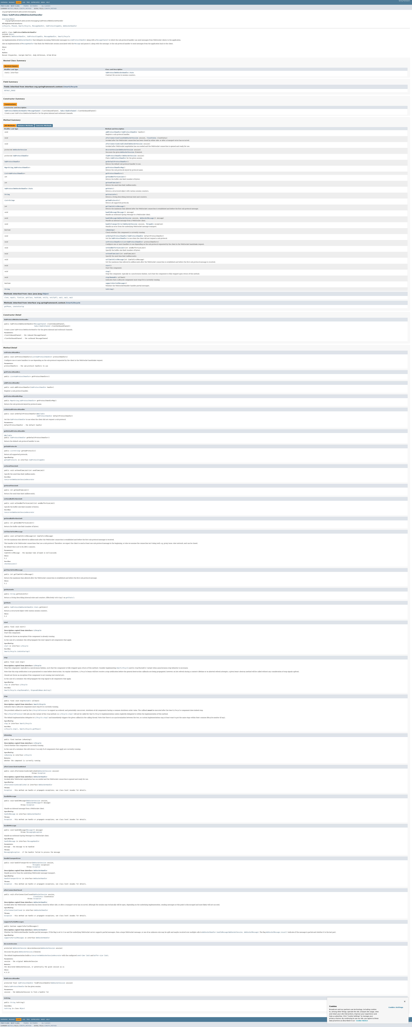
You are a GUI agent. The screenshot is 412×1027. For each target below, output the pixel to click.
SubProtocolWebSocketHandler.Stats (120, 72)
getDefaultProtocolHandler (116, 161)
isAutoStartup (18, 306)
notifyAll (53, 297)
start (108, 265)
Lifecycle (6, 26)
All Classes (46, 6)
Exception (41, 773)
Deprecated (35, 2)
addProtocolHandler (113, 132)
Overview (4, 2)
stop (107, 271)
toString (109, 289)
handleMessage (111, 212)
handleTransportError (114, 224)
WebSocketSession (131, 138)
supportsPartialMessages (115, 283)
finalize (20, 297)
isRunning (109, 230)
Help (48, 2)
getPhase (7, 306)
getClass (29, 297)
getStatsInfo (111, 194)
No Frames (34, 6)
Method (28, 8)
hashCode (37, 297)
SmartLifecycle (24, 26)
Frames (26, 6)
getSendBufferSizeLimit (115, 177)
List (6, 173)
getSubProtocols (112, 200)
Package (12, 2)
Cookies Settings (396, 1007)
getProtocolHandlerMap (115, 167)
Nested (10, 8)
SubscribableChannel (68, 111)
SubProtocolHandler (129, 132)
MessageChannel (35, 111)
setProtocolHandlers (114, 242)
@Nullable (41, 414)
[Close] (404, 1001)
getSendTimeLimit (112, 183)
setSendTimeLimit (112, 253)
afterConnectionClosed (115, 138)
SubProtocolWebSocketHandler (16, 111)
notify (45, 297)
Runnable (113, 277)
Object (11, 34)
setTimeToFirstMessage (115, 259)
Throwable (150, 224)
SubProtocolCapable (53, 26)
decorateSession (112, 150)
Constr (21, 8)
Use (24, 2)
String (10, 167)
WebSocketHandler (70, 26)
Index (43, 2)
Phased (14, 26)
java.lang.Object (8, 19)
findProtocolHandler (114, 156)
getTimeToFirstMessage (115, 206)
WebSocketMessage (147, 218)
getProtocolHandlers (114, 173)
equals (12, 297)
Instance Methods (25, 125)
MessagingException (34, 832)
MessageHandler (38, 26)
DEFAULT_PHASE (9, 90)
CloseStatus (151, 138)
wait (61, 297)
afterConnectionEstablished (117, 144)
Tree (28, 2)
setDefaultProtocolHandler (116, 236)
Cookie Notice (361, 1021)
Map (6, 167)
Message (121, 212)
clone (6, 297)
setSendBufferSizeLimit (115, 248)
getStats (109, 188)
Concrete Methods (44, 125)
